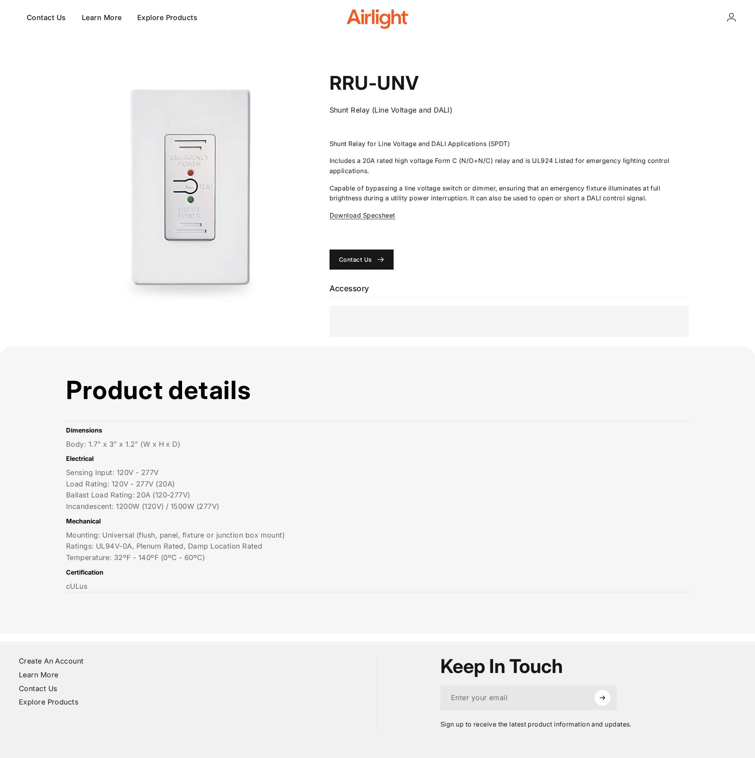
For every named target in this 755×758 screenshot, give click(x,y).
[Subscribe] (602, 698)
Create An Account (51, 661)
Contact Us (38, 688)
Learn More (39, 675)
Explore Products (48, 702)
